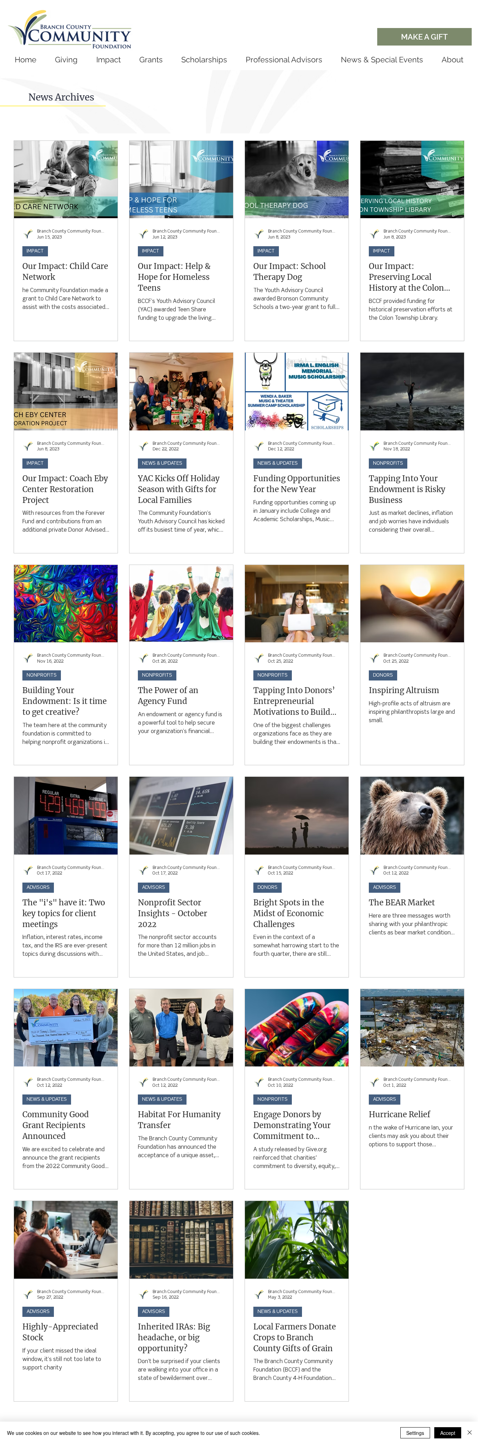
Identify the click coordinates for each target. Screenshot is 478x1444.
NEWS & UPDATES (162, 463)
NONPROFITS (388, 463)
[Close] (469, 1432)
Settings (415, 1432)
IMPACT (35, 251)
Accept (447, 1432)
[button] (151, 59)
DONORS (383, 675)
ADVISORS (38, 887)
